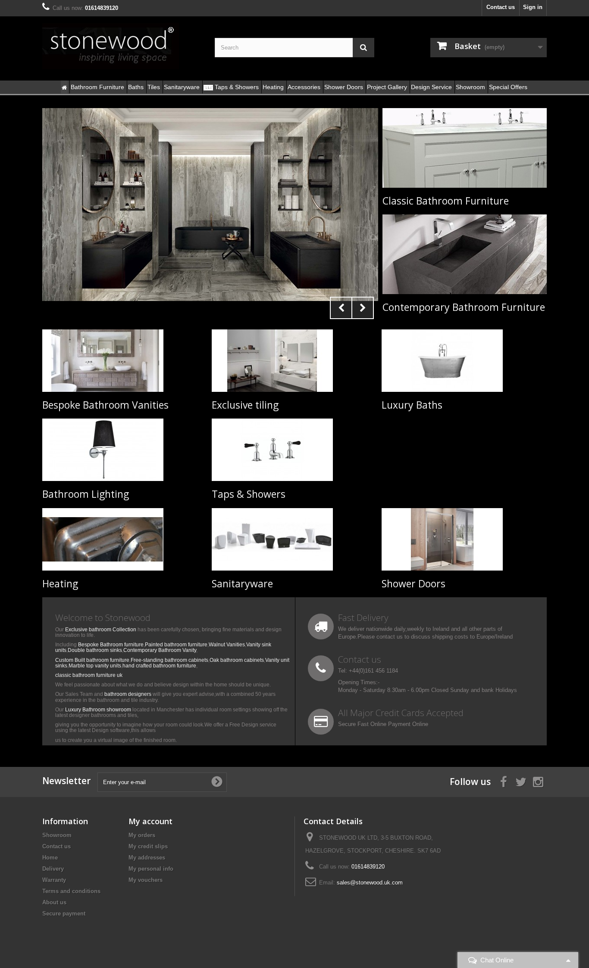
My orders (141, 835)
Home (50, 857)
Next (362, 308)
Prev (341, 308)
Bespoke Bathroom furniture (111, 645)
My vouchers (145, 880)
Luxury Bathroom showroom (98, 710)
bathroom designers (127, 694)
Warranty (54, 880)
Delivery (53, 869)
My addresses (146, 857)
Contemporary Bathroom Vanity (159, 650)
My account (150, 821)
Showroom (57, 835)
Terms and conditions (71, 891)
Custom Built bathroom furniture (92, 660)
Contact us (500, 7)
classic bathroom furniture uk (88, 675)
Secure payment (63, 913)
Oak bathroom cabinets (237, 660)
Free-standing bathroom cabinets (169, 660)
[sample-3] (210, 204)
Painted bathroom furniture (176, 645)
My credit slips (148, 846)
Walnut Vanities (227, 645)
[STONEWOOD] (122, 46)
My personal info (150, 869)
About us (54, 902)
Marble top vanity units (95, 666)
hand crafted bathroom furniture (159, 666)
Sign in (532, 7)
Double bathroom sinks (95, 650)
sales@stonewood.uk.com (370, 882)
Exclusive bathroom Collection (100, 630)
